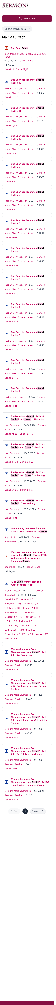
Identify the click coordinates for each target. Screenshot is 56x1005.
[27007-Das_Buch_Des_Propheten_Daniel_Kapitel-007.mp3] (6, 221)
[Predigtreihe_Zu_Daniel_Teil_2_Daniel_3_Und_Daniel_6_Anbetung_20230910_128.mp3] (6, 474)
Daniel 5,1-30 (11, 293)
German (22, 60)
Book (37, 567)
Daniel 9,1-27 (11, 181)
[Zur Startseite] (15, 5)
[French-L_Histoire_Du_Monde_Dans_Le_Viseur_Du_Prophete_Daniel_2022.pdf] (6, 556)
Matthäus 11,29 (31, 603)
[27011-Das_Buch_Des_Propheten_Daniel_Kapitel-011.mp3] (6, 109)
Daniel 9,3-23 (11, 599)
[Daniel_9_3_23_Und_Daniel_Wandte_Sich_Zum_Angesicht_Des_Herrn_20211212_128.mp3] (6, 583)
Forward (36, 811)
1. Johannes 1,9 (12, 608)
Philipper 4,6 (25, 621)
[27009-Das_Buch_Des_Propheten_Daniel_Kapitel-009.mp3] (6, 165)
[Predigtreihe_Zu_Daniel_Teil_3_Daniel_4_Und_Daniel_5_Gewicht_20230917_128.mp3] (6, 446)
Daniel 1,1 (9, 69)
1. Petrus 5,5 (10, 621)
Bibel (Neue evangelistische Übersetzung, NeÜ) (25, 55)
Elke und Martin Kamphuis (17, 660)
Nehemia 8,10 (11, 638)
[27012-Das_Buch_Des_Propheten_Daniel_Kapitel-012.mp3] (6, 81)
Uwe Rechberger (13, 425)
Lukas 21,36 (10, 629)
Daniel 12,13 (22, 69)
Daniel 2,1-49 (11, 377)
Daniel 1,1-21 (10, 405)
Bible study (10, 541)
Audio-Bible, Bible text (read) (19, 93)
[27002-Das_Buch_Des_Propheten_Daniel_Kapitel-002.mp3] (6, 361)
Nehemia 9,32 (28, 599)
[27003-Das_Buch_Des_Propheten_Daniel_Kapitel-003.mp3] (6, 333)
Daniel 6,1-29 (11, 265)
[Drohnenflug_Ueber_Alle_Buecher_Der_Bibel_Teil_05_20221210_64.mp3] (6, 530)
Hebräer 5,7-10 (32, 616)
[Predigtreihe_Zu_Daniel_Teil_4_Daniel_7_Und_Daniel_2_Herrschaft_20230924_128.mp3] (6, 418)
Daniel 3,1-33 (11, 349)
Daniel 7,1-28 (10, 237)
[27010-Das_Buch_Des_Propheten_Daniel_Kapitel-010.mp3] (6, 137)
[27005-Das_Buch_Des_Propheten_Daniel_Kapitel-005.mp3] (6, 277)
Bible (30, 60)
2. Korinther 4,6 (12, 634)
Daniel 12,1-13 (11, 97)
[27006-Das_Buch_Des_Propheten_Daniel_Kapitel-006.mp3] (6, 249)
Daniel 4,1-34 (11, 321)
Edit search (29, 18)
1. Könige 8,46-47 (13, 616)
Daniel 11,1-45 (11, 125)
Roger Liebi (10, 537)
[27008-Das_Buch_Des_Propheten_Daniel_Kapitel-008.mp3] (6, 193)
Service (8, 429)
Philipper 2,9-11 (30, 608)
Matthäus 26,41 (12, 625)
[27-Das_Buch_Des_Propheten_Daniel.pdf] (6, 48)
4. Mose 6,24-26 (12, 603)
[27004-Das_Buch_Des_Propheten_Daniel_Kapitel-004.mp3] (6, 305)
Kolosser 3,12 (42, 634)
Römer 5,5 (27, 634)
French (29, 567)
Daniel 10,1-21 (11, 153)
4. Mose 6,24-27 (27, 629)
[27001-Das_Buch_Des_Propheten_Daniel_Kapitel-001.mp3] (6, 389)
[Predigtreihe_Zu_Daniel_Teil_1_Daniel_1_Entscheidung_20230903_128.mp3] (6, 502)
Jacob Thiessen (12, 590)
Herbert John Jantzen (15, 88)
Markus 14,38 (29, 625)
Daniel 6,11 (28, 612)
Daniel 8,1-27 (11, 209)
